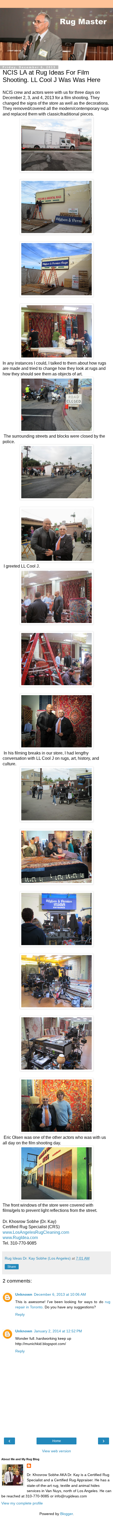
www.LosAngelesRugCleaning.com (36, 1232)
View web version (56, 1451)
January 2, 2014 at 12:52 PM (58, 1331)
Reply (20, 1314)
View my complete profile (22, 1503)
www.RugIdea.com (20, 1237)
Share (11, 1267)
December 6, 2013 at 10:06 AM (60, 1294)
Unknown (23, 1294)
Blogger (66, 1514)
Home (56, 1441)
